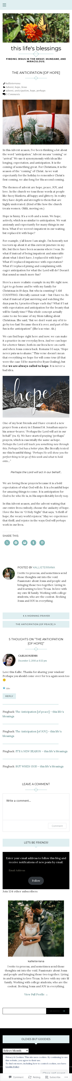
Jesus (24, 87)
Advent (10, 87)
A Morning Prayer (37, 615)
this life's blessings (36, 48)
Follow (36, 880)
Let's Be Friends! (36, 842)
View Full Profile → (36, 994)
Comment (57, 825)
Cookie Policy (12, 1066)
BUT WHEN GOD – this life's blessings (39, 766)
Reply (9, 696)
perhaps (41, 90)
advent (9, 90)
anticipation (22, 90)
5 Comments (13, 94)
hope (17, 87)
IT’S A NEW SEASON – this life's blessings (41, 751)
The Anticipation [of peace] (34, 624)
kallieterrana (13, 83)
